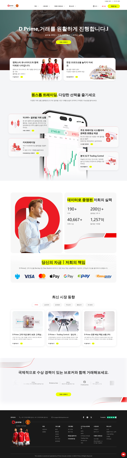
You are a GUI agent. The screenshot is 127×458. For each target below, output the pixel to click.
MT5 (82, 431)
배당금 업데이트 (72, 436)
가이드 (36, 305)
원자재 (57, 436)
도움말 (108, 436)
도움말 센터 (108, 1)
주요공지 (68, 305)
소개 (107, 429)
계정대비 (44, 429)
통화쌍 (57, 431)
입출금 (44, 431)
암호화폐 (57, 441)
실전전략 (46, 305)
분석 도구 (96, 431)
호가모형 (70, 429)
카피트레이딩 (71, 439)
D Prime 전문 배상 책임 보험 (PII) (97, 334)
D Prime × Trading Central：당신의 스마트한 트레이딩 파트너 (63, 334)
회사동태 (90, 305)
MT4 (82, 433)
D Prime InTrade (85, 436)
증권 (56, 429)
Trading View (84, 438)
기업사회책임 (110, 434)
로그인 (104, 6)
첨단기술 (70, 431)
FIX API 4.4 (84, 440)
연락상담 (108, 439)
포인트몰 (96, 439)
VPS (82, 443)
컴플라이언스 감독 (111, 431)
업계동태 (57, 305)
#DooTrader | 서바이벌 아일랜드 (98, 442)
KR (96, 6)
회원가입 (113, 6)
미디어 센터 (117, 1)
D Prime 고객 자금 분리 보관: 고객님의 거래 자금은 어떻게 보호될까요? (26, 334)
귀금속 (57, 434)
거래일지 (96, 429)
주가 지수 (57, 439)
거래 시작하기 (63, 42)
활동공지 (79, 305)
